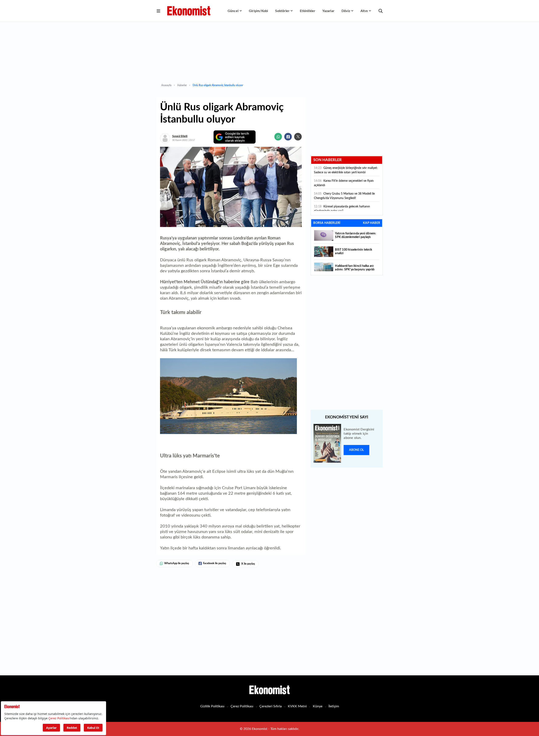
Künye (317, 706)
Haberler (182, 85)
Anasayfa (166, 85)
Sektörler (282, 11)
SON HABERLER (327, 160)
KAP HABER (371, 223)
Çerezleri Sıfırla (270, 706)
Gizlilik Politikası (212, 706)
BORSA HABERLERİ (326, 223)
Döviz (346, 11)
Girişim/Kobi (258, 11)
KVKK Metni (297, 706)
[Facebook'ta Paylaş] (288, 136)
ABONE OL (356, 450)
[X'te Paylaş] (298, 136)
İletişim (333, 706)
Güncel (233, 11)
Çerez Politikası (242, 706)
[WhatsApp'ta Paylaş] (278, 136)
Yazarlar (328, 11)
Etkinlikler (307, 11)
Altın (364, 11)
